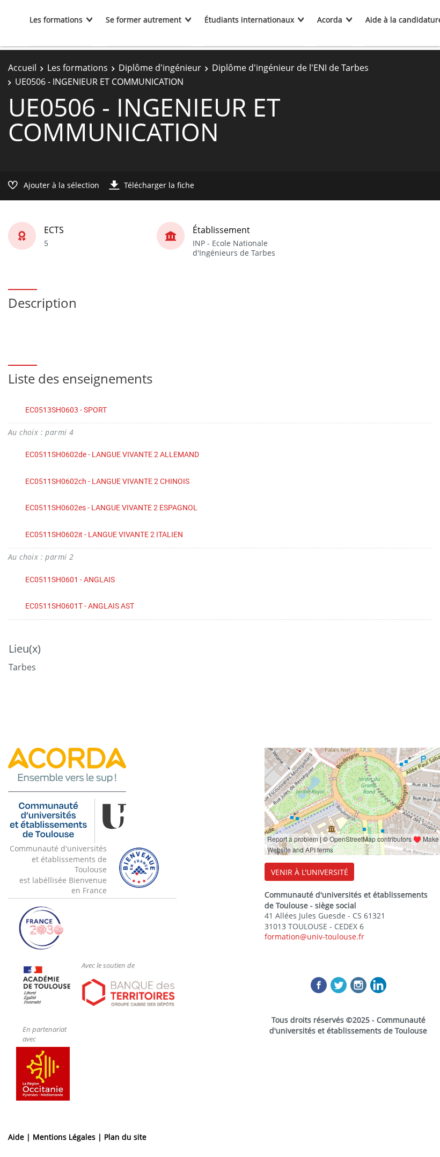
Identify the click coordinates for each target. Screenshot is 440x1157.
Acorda (329, 20)
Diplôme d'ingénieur (160, 68)
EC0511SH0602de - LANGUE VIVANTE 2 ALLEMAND (112, 454)
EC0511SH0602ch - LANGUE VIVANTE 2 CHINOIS (107, 481)
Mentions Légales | (68, 1137)
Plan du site (125, 1137)
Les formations (56, 20)
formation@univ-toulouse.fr (314, 936)
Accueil (22, 68)
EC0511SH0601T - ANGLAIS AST (79, 606)
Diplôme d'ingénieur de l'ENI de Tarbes (290, 68)
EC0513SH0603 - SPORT (66, 409)
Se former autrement (143, 20)
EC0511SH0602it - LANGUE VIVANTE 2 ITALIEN (104, 534)
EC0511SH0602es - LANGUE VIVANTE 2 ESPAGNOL (111, 507)
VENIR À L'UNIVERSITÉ (309, 872)
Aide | (20, 1137)
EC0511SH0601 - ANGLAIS (70, 579)
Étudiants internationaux (249, 20)
